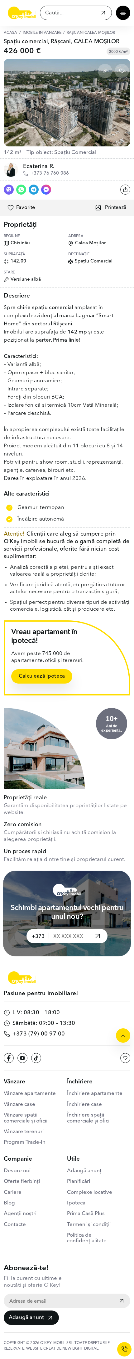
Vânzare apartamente (30, 1093)
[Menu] (123, 13)
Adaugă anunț (26, 1317)
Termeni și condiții (89, 1224)
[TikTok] (36, 1058)
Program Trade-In (24, 1142)
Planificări (78, 1181)
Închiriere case (84, 1104)
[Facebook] (9, 1058)
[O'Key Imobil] (22, 13)
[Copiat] (105, 71)
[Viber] (9, 190)
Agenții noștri (20, 1213)
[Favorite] (122, 71)
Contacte (15, 1224)
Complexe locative (89, 1192)
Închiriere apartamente (94, 1093)
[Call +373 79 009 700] (124, 1349)
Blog (9, 1203)
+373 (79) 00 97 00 (38, 1034)
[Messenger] (46, 190)
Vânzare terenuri (24, 1131)
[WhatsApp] (21, 190)
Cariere (13, 1192)
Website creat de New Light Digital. (62, 1349)
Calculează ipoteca (42, 676)
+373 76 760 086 (50, 173)
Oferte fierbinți (22, 1181)
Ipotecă (76, 1203)
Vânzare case (19, 1104)
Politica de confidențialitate (87, 1238)
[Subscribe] (121, 1301)
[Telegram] (34, 190)
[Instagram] (22, 1058)
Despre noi (17, 1170)
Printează (116, 207)
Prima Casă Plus (86, 1213)
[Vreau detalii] (97, 936)
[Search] (103, 14)
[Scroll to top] (123, 1035)
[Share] (125, 190)
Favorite (25, 207)
